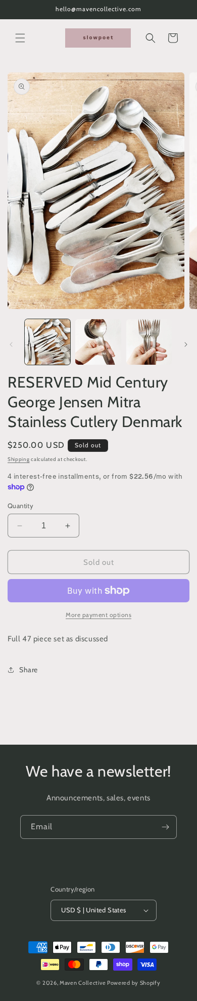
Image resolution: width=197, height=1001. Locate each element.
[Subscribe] (165, 827)
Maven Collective (83, 982)
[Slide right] (186, 344)
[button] (20, 38)
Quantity (20, 506)
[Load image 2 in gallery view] (98, 342)
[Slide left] (11, 344)
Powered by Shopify (134, 982)
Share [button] (28, 669)
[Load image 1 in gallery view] (47, 342)
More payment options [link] (98, 615)
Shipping (19, 459)
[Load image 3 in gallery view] (149, 342)
